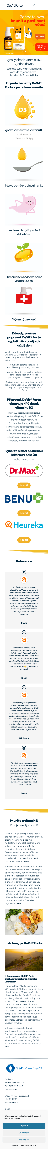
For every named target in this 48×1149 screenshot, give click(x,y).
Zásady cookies (18, 1145)
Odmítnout (24, 1133)
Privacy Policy (30, 1145)
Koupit (24, 485)
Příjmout (24, 1126)
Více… (19, 903)
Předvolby (24, 1140)
